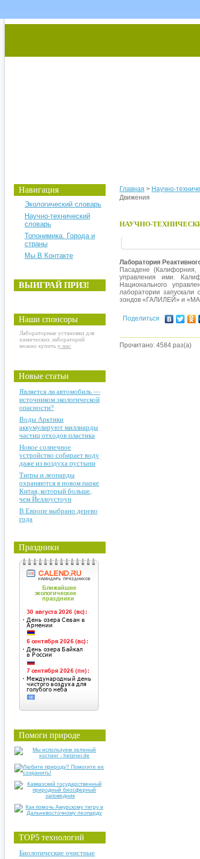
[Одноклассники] (191, 319)
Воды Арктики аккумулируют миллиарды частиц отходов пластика (58, 427)
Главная (132, 189)
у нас (64, 346)
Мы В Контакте (49, 256)
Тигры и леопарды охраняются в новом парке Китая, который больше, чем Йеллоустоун (59, 487)
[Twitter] (180, 319)
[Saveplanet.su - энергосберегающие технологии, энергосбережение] (105, 92)
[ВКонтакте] (169, 319)
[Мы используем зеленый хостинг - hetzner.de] (60, 755)
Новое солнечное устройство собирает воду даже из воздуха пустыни (59, 455)
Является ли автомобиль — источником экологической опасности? (59, 399)
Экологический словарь (63, 204)
